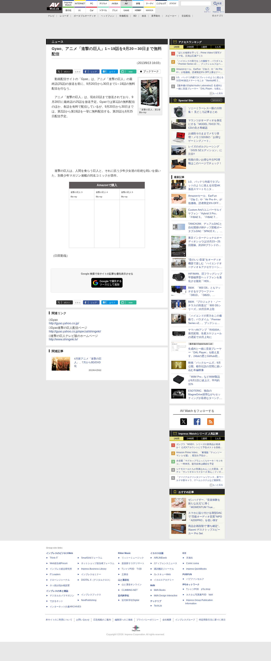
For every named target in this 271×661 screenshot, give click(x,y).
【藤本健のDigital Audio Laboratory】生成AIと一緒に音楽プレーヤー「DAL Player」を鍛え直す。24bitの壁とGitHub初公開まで (199, 88)
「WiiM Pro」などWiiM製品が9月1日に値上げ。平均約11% (204, 380)
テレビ (51, 16)
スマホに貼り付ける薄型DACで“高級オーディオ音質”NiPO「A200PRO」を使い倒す (205, 516)
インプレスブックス (91, 594)
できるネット (56, 601)
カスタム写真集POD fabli (199, 594)
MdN (152, 585)
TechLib (158, 605)
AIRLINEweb (160, 558)
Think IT (54, 558)
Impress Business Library (93, 569)
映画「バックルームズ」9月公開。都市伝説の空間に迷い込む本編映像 (205, 366)
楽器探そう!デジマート (133, 563)
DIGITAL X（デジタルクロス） (96, 580)
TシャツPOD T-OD (132, 569)
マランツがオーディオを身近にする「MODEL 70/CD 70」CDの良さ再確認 (205, 124)
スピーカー (170, 16)
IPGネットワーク (191, 584)
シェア (94, 72)
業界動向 (155, 16)
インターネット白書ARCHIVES (65, 606)
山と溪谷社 (123, 580)
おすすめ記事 (186, 492)
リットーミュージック (133, 558)
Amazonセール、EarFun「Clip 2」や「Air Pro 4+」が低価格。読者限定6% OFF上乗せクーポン (199, 72)
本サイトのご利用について (59, 619)
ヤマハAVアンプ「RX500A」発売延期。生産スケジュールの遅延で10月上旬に (205, 333)
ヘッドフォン (107, 16)
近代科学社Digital (130, 600)
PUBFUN (187, 574)
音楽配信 (186, 16)
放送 (144, 16)
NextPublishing (88, 600)
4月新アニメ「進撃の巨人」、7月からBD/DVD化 (87, 362)
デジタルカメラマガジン (62, 595)
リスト (78, 72)
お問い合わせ (82, 619)
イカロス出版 (157, 553)
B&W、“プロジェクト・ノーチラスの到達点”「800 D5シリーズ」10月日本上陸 (204, 305)
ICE (184, 553)
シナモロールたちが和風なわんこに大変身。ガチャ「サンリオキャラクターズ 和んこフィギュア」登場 (199, 472)
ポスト (67, 72)
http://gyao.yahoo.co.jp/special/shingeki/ (75, 331)
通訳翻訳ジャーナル (164, 569)
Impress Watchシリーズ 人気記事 (198, 433)
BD (135, 16)
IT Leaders (55, 574)
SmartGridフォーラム (91, 558)
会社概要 (166, 619)
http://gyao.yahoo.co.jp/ (64, 323)
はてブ (112, 72)
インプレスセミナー (91, 574)
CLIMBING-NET (130, 590)
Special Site (185, 100)
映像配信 (123, 16)
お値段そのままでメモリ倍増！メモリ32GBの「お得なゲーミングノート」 (204, 137)
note (131, 72)
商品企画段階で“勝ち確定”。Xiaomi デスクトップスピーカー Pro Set (204, 529)
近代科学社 (123, 595)
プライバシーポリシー (147, 619)
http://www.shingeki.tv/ (63, 339)
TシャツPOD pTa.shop (198, 589)
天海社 (189, 558)
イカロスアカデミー (164, 580)
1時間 (176, 47)
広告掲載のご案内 (102, 619)
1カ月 (218, 47)
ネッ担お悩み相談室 (60, 585)
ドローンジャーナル (60, 580)
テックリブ (155, 601)
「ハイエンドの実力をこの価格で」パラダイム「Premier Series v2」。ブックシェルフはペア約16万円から (199, 64)
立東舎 (125, 574)
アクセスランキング (190, 42)
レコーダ (64, 16)
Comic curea (192, 563)
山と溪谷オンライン (132, 584)
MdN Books (160, 590)
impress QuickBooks (196, 569)
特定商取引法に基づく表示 (212, 619)
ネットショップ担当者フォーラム (97, 563)
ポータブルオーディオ (85, 16)
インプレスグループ (185, 619)
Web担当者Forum (58, 563)
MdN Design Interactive (165, 595)
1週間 (204, 47)
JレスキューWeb (162, 574)
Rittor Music (124, 553)
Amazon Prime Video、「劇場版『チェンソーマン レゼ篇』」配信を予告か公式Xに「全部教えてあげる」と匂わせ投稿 (199, 455)
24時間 (190, 47)
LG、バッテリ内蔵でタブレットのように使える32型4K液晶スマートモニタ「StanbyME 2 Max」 (199, 80)
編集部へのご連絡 (124, 619)
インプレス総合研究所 (61, 569)
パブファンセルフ (195, 579)
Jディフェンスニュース (165, 563)
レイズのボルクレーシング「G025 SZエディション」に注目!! (205, 150)
